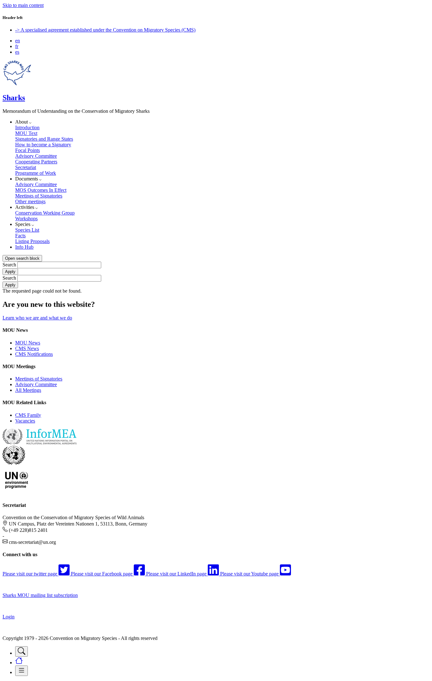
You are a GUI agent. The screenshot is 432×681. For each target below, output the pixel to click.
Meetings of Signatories (38, 195)
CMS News (27, 348)
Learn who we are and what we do (37, 317)
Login (9, 616)
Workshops (26, 218)
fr (16, 46)
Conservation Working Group (45, 213)
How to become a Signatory (43, 144)
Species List (27, 230)
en (17, 40)
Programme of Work (35, 173)
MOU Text (26, 133)
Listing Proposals (32, 241)
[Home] (17, 84)
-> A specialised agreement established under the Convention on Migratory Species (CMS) (105, 30)
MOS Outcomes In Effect (40, 190)
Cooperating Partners (36, 161)
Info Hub (24, 247)
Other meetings (30, 201)
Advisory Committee (36, 156)
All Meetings (28, 390)
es (17, 52)
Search (9, 264)
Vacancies (25, 420)
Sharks (14, 98)
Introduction (27, 127)
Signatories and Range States (44, 139)
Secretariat (25, 167)
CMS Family (28, 415)
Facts (20, 235)
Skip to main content (23, 5)
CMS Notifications (34, 354)
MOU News (27, 342)
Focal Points (27, 150)
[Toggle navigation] (21, 651)
